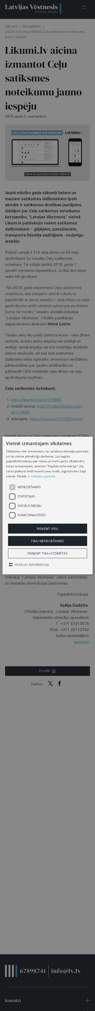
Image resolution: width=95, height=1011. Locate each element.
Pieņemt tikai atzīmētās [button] (47, 553)
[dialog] (47, 505)
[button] (47, 565)
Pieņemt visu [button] (47, 528)
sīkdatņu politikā (43, 476)
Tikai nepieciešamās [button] (47, 541)
